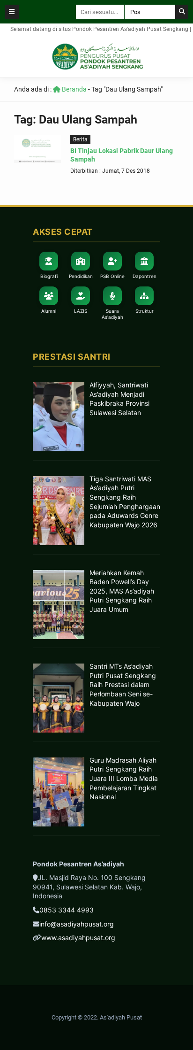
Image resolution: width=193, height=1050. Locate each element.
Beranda (73, 89)
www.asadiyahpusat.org (78, 938)
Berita (80, 139)
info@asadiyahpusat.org (76, 924)
